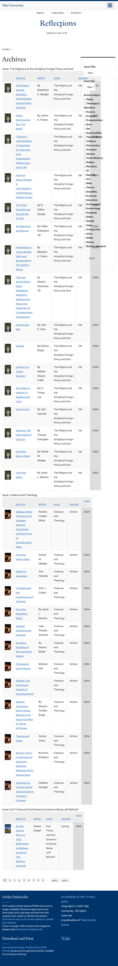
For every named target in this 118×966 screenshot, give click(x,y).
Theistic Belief (94, 137)
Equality (91, 175)
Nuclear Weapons (96, 246)
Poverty (90, 112)
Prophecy (91, 116)
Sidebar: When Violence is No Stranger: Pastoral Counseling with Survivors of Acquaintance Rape (24, 529)
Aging (89, 99)
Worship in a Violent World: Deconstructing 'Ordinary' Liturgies (25, 791)
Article (20, 78)
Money (90, 242)
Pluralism (91, 166)
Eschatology (93, 208)
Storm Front (23, 409)
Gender (90, 221)
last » (65, 880)
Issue (57, 78)
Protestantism (94, 120)
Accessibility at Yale (73, 896)
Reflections (59, 23)
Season (74, 504)
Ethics (89, 217)
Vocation (91, 149)
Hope (89, 225)
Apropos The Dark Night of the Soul (23, 435)
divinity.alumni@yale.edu (29, 929)
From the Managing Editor (22, 614)
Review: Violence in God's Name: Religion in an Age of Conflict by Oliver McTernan (24, 715)
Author (41, 78)
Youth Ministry (94, 158)
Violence (91, 141)
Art (88, 179)
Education (92, 200)
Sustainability (94, 133)
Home (5, 49)
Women (90, 154)
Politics (90, 162)
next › (55, 880)
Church (90, 187)
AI (87, 170)
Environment (93, 204)
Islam (89, 233)
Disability (91, 191)
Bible (89, 183)
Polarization (93, 145)
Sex (88, 128)
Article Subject (92, 95)
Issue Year (89, 81)
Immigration (93, 229)
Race (89, 124)
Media (89, 237)
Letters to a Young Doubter (22, 371)
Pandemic (91, 212)
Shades (20, 345)
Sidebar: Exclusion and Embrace (23, 630)
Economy (91, 196)
